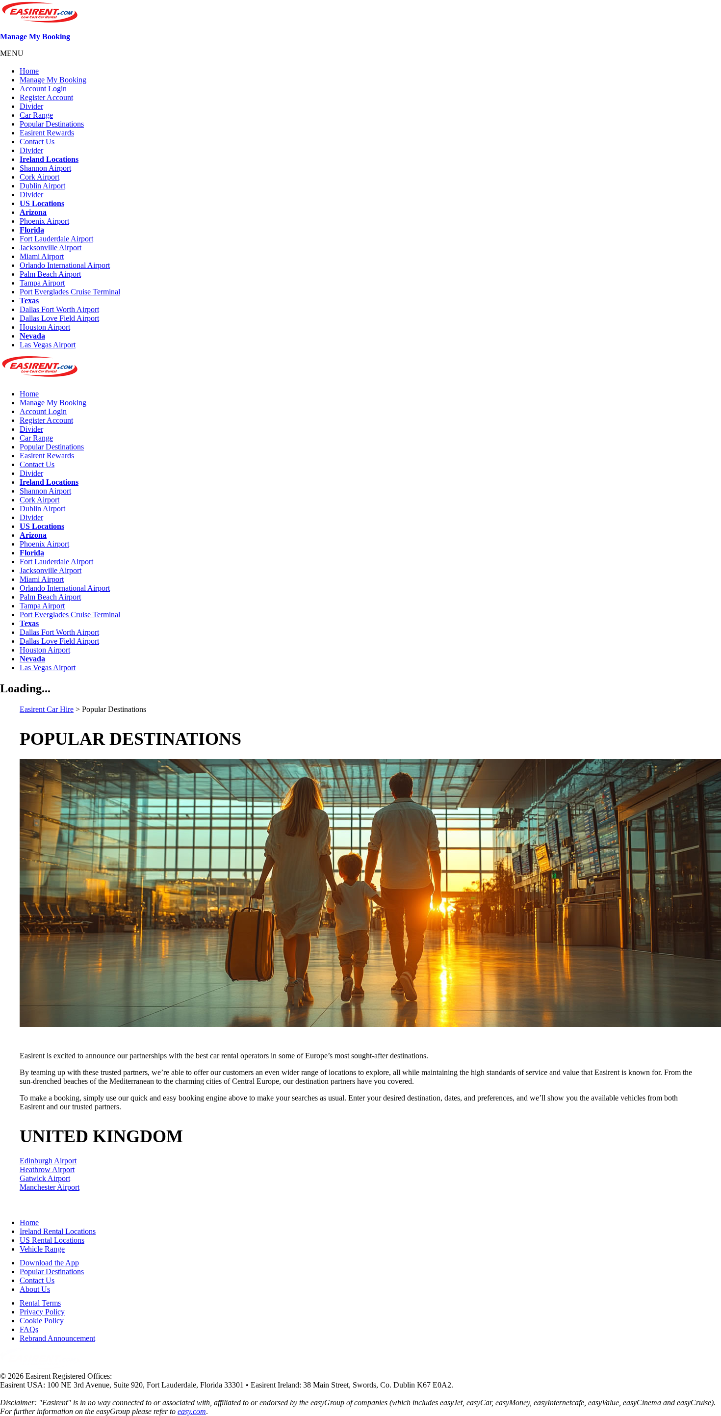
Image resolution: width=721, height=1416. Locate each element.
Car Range (36, 115)
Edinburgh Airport (48, 1160)
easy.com (192, 1411)
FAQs (29, 1329)
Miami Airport (42, 256)
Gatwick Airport (45, 1178)
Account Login (43, 88)
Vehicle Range (42, 1249)
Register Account (46, 97)
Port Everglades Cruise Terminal (70, 292)
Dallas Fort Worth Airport (59, 309)
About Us (35, 1289)
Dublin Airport (42, 186)
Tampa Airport (42, 283)
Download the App (49, 1263)
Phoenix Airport (44, 221)
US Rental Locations (52, 1240)
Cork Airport (39, 177)
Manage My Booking (35, 36)
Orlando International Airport (65, 265)
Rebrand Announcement (57, 1338)
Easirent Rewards (47, 133)
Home (29, 71)
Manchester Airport (49, 1187)
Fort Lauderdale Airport (56, 239)
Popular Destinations (52, 124)
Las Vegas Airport (48, 345)
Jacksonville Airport (50, 247)
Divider (31, 106)
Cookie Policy (42, 1320)
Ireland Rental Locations (58, 1231)
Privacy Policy (42, 1312)
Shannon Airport (45, 168)
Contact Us (37, 141)
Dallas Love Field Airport (59, 318)
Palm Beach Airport (50, 274)
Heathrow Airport (47, 1169)
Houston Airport (45, 327)
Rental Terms (40, 1303)
